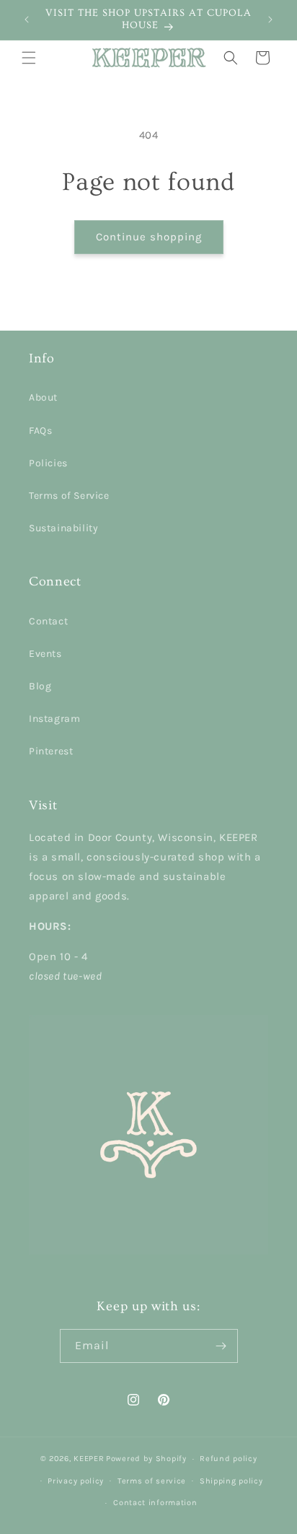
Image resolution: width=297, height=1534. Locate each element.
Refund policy (228, 1458)
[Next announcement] (270, 19)
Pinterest (51, 751)
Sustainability (63, 528)
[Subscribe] (221, 1346)
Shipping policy (231, 1481)
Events (45, 654)
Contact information (155, 1502)
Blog (40, 686)
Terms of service (152, 1481)
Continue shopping (149, 236)
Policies (48, 463)
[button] (29, 58)
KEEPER (89, 1458)
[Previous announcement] (27, 19)
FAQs (40, 430)
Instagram (54, 718)
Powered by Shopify (146, 1458)
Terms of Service (69, 495)
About (43, 397)
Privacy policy (76, 1481)
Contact (48, 621)
